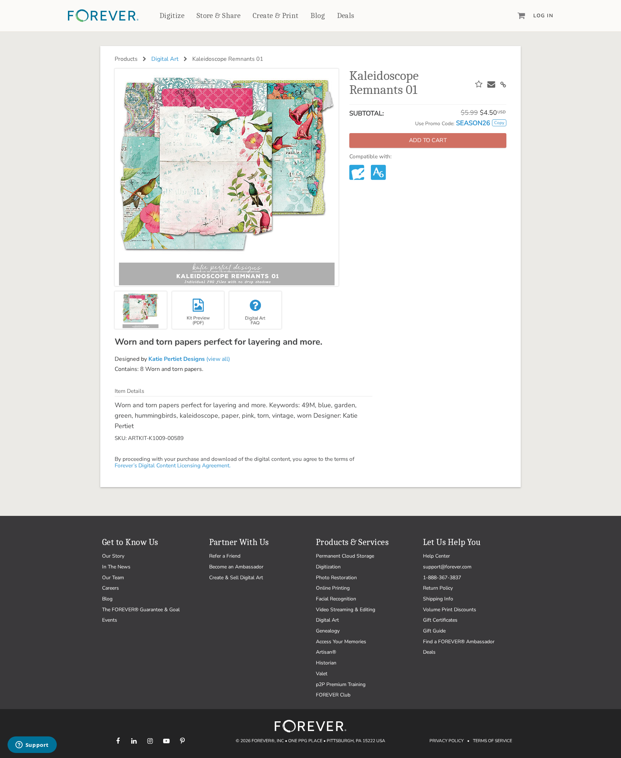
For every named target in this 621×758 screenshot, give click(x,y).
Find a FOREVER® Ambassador (458, 641)
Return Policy (438, 588)
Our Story (113, 556)
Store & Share (218, 15)
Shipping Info (438, 598)
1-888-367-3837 (442, 577)
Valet (321, 673)
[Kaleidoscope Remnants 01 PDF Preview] (198, 310)
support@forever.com (447, 566)
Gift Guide (434, 630)
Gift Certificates (440, 620)
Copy (499, 123)
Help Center (436, 556)
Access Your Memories (341, 641)
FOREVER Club (333, 694)
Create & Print (276, 15)
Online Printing (333, 588)
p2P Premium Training (340, 684)
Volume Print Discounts (449, 609)
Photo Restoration (336, 577)
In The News (116, 566)
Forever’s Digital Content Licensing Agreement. (172, 465)
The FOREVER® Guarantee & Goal (141, 609)
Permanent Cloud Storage (345, 556)
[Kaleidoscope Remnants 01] (141, 310)
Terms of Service (492, 741)
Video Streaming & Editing (345, 609)
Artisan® (326, 652)
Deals (345, 15)
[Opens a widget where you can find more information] (32, 745)
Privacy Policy (446, 741)
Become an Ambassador (236, 566)
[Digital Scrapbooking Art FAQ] (255, 310)
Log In (543, 15)
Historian (326, 662)
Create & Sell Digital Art (236, 577)
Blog (317, 15)
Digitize (172, 15)
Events (109, 620)
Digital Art (165, 59)
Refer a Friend (224, 556)
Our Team (113, 577)
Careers (110, 588)
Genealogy (328, 630)
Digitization (328, 566)
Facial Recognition (336, 598)
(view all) (189, 359)
